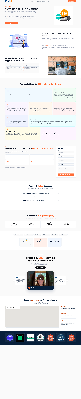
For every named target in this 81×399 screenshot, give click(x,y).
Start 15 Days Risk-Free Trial (11, 23)
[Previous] (14, 280)
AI (34, 1)
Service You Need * (60, 162)
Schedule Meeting (72, 1)
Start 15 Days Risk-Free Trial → (66, 174)
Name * (59, 150)
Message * (59, 166)
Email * (59, 154)
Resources (43, 1)
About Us (49, 1)
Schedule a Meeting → (40, 267)
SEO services (48, 45)
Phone (58, 158)
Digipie (7, 16)
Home (32, 1)
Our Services (38, 1)
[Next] (67, 280)
